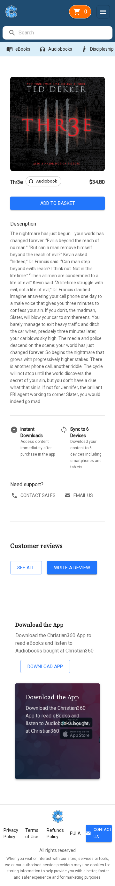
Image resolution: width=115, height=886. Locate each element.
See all (26, 568)
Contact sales (38, 495)
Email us (83, 495)
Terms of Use (31, 833)
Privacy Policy (11, 833)
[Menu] (103, 11)
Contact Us (98, 833)
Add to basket (57, 203)
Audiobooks (55, 49)
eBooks (18, 49)
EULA (75, 833)
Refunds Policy (55, 833)
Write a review (72, 568)
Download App (45, 666)
